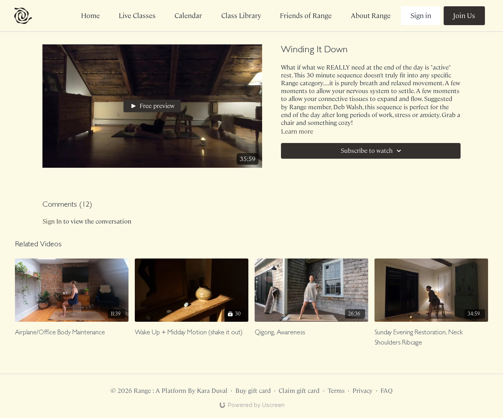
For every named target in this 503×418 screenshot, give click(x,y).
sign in (52, 221)
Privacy (362, 391)
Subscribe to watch (367, 151)
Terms (336, 391)
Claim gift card (299, 391)
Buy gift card (253, 391)
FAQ (386, 391)
